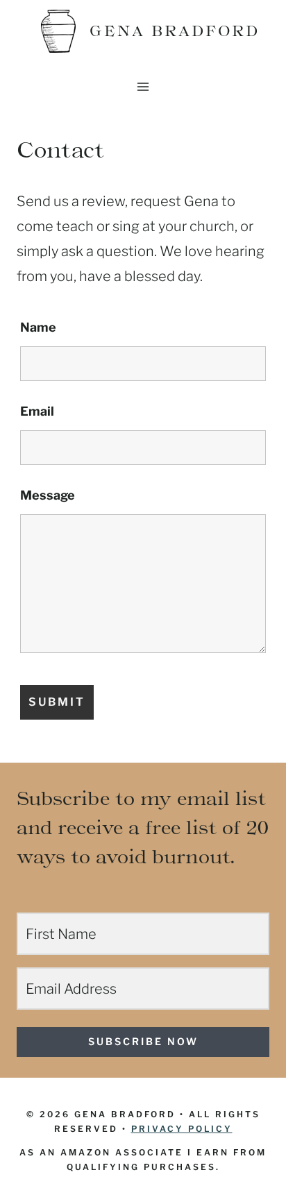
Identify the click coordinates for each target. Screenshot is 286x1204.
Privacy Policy (182, 1129)
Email (37, 411)
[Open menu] (143, 86)
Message (47, 495)
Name (38, 327)
